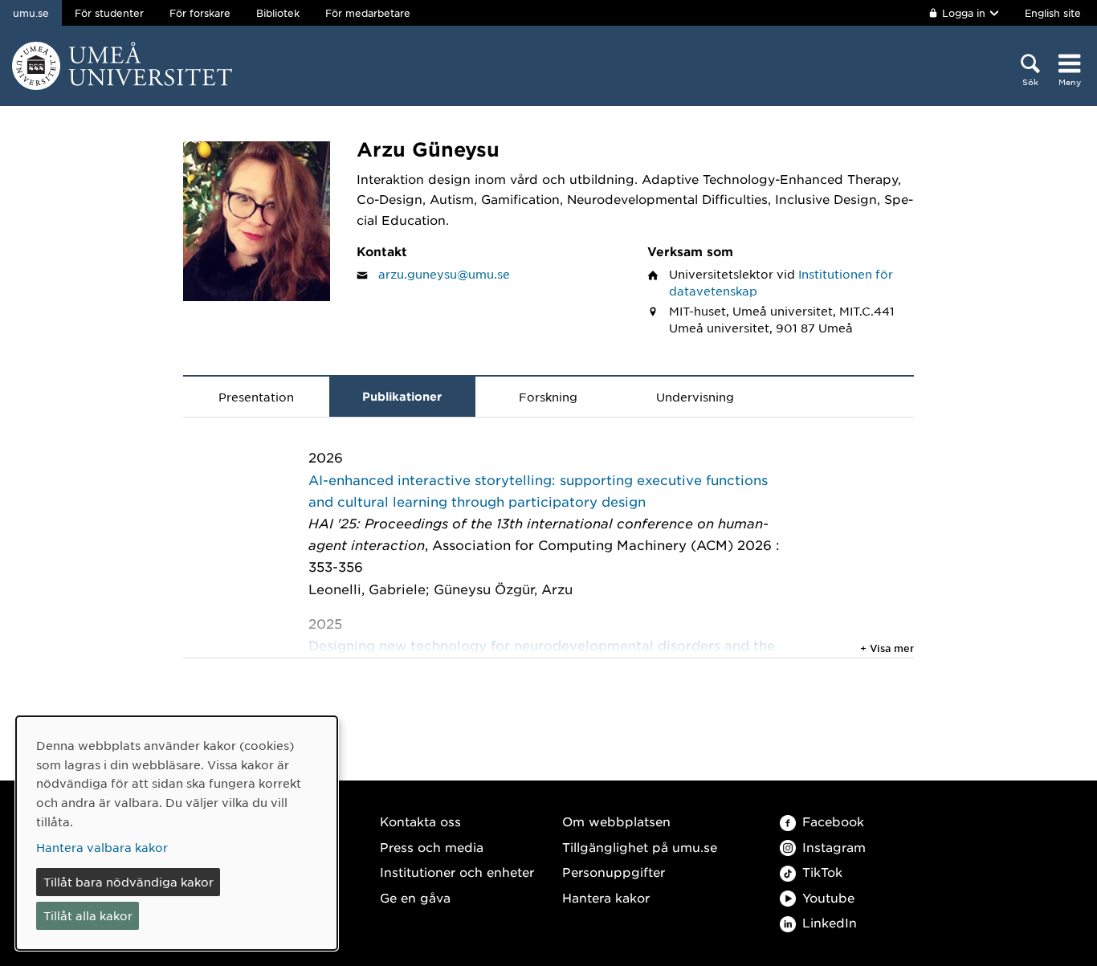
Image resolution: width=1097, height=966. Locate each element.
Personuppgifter (613, 871)
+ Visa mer (887, 648)
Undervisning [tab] (695, 396)
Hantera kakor (606, 897)
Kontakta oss (420, 821)
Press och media (431, 846)
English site (1053, 12)
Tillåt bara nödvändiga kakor (128, 881)
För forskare (199, 12)
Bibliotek (278, 12)
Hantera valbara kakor (102, 847)
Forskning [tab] (548, 396)
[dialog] (176, 833)
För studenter (109, 12)
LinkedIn (829, 922)
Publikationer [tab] (402, 396)
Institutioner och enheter (457, 871)
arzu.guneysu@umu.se (444, 274)
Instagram (834, 846)
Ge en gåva (415, 897)
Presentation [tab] (256, 396)
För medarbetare (367, 12)
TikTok (822, 871)
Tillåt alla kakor (88, 915)
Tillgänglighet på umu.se (639, 846)
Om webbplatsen (616, 821)
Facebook (833, 821)
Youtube (828, 897)
